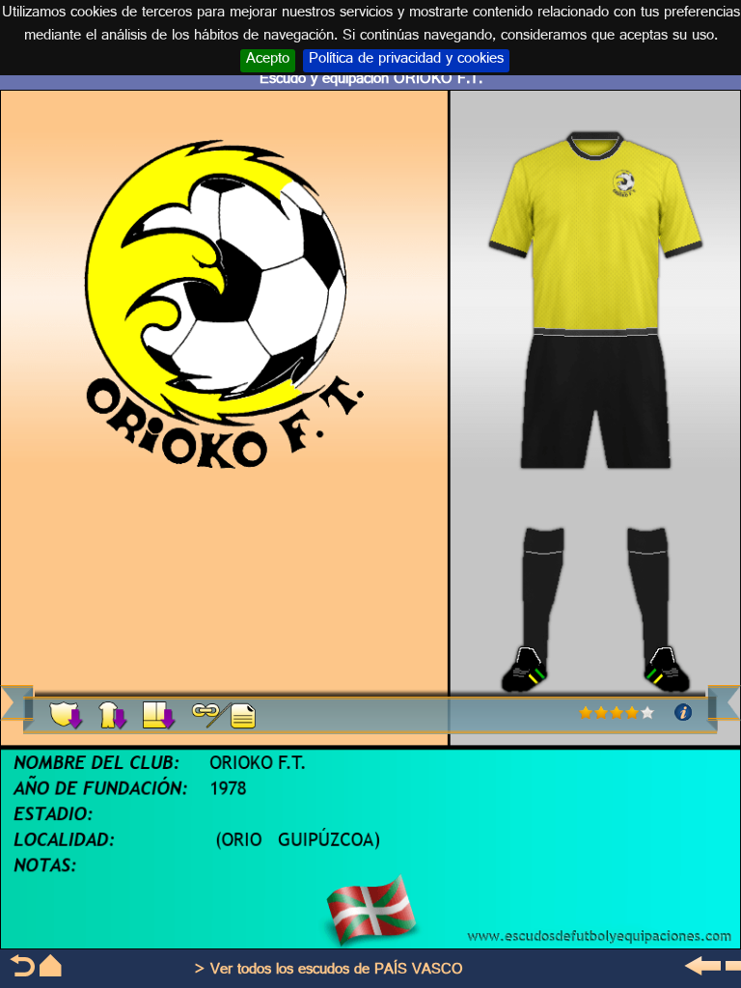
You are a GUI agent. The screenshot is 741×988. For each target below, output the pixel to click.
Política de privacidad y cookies (406, 60)
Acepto (267, 60)
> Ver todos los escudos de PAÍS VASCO (328, 971)
